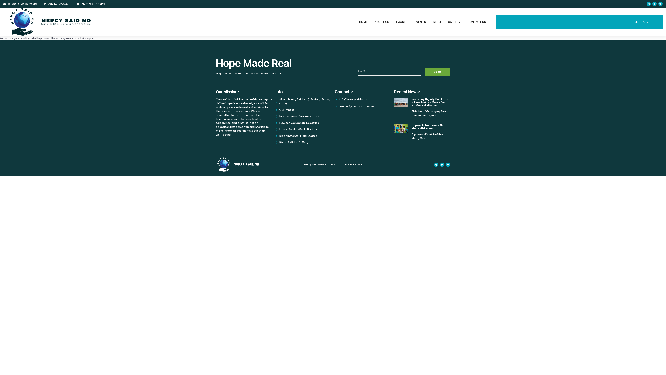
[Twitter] (654, 4)
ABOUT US (382, 22)
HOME (363, 22)
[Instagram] (649, 4)
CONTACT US (476, 22)
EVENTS (420, 22)
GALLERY (454, 22)
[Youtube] (660, 4)
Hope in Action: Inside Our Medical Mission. (428, 126)
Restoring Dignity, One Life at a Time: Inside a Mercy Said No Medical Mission (430, 102)
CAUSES (402, 22)
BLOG (437, 22)
